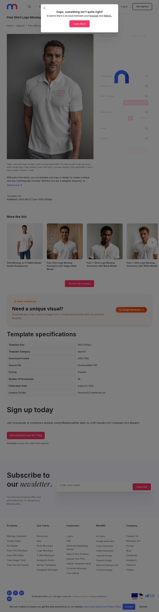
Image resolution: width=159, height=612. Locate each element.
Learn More (79, 23)
